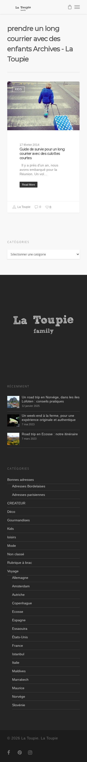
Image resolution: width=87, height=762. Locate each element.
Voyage (13, 571)
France (17, 645)
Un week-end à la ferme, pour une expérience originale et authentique (49, 418)
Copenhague (22, 603)
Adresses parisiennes (28, 495)
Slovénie (18, 705)
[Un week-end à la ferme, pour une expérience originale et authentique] (13, 420)
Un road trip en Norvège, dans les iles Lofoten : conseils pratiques (51, 399)
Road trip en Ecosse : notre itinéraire (50, 434)
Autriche (18, 595)
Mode (11, 546)
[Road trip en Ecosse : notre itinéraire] (13, 439)
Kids (18, 89)
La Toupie (23, 207)
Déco (11, 512)
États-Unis (20, 637)
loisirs (11, 537)
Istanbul (18, 654)
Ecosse (17, 612)
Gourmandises (18, 520)
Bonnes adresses (20, 480)
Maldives (19, 671)
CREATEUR (16, 503)
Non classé (15, 554)
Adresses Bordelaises (28, 486)
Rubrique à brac (19, 563)
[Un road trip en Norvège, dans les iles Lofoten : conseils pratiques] (13, 402)
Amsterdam (21, 586)
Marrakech (20, 679)
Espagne (19, 620)
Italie (15, 662)
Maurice (18, 688)
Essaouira (19, 629)
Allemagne (20, 578)
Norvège (18, 696)
